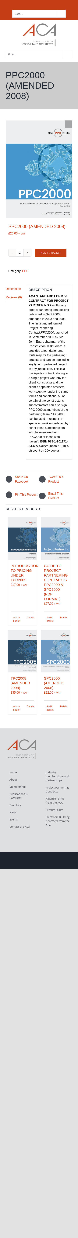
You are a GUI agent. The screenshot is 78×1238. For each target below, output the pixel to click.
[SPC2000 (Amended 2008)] (55, 651)
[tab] (14, 289)
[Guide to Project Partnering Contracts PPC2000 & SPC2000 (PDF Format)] (55, 538)
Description (13, 288)
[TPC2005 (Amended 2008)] (22, 651)
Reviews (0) (14, 297)
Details (30, 617)
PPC (25, 271)
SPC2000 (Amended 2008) (53, 683)
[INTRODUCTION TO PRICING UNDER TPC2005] (22, 538)
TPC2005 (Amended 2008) (20, 683)
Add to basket (51, 253)
